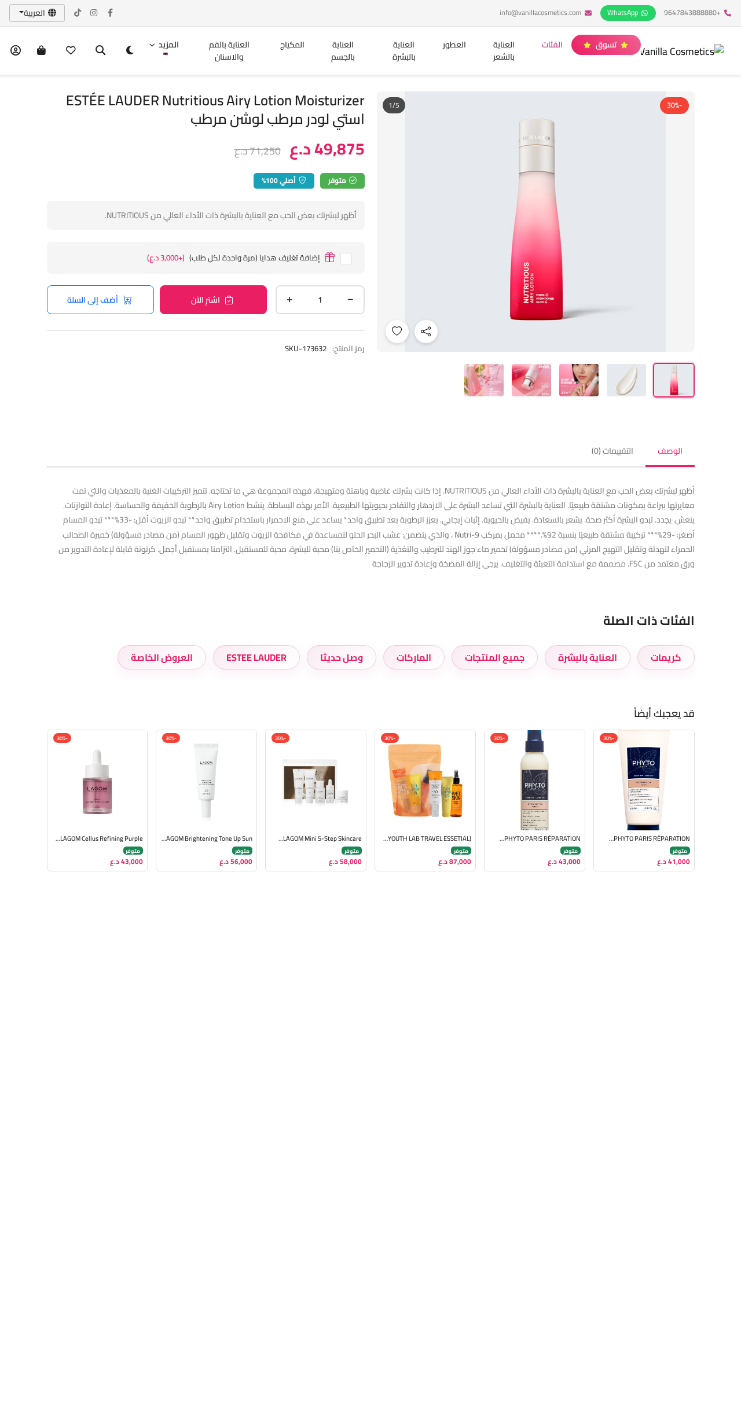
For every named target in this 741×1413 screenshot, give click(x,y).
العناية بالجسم (343, 50)
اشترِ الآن (205, 299)
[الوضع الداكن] (130, 50)
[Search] (100, 50)
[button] (164, 45)
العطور (454, 44)
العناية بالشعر (504, 50)
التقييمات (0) (612, 450)
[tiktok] (78, 13)
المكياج (292, 44)
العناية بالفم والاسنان (229, 50)
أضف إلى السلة (92, 299)
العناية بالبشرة (404, 50)
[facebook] (110, 13)
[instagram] (94, 13)
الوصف (670, 450)
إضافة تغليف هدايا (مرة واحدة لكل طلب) (233, 258)
